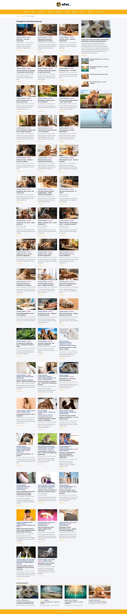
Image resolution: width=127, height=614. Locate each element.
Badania (61, 410)
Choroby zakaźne (63, 375)
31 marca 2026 (42, 346)
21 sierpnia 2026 (22, 605)
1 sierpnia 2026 (69, 605)
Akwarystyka (68, 600)
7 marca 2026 (21, 383)
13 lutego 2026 (21, 457)
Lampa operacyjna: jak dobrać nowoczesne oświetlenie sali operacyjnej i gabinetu (24, 603)
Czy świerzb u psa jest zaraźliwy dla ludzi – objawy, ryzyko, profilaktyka (47, 418)
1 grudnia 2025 (21, 496)
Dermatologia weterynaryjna (24, 525)
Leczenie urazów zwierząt (45, 376)
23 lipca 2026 (63, 72)
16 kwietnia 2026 (64, 317)
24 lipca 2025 (42, 532)
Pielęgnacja (41, 11)
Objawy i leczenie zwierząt (23, 449)
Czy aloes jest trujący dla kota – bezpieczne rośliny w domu (25, 344)
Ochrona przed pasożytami (47, 486)
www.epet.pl (68, 611)
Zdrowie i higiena (25, 412)
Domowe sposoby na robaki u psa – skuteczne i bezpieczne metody (47, 383)
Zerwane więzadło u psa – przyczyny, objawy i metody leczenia (68, 491)
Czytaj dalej (18, 50)
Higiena (33, 11)
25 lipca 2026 (21, 74)
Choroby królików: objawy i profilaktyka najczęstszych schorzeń (25, 567)
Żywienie (82, 11)
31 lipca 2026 (21, 42)
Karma (42, 600)
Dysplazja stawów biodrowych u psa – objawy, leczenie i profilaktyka (68, 528)
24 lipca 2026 (42, 74)
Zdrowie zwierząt (71, 345)
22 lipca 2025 (21, 571)
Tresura (50, 11)
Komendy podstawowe (94, 600)
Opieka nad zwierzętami (65, 342)
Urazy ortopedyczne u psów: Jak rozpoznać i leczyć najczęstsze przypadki (25, 493)
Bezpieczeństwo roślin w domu (46, 446)
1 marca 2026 (63, 382)
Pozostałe (90, 11)
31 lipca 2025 (63, 495)
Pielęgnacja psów (51, 378)
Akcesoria (25, 11)
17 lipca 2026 (42, 103)
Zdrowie (67, 11)
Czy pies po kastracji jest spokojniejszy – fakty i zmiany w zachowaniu (46, 192)
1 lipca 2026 (42, 196)
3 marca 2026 (42, 386)
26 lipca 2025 (21, 533)
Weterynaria (58, 11)
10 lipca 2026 (21, 163)
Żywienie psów (20, 378)
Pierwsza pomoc (20, 450)
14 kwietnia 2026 (22, 348)
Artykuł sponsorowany (22, 600)
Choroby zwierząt (21, 37)
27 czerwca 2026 (22, 257)
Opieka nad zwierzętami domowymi (25, 561)
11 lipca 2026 (63, 133)
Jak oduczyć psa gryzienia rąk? (99, 74)
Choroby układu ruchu (65, 446)
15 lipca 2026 (63, 103)
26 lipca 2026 (63, 42)
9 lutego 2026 (42, 456)
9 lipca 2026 (63, 163)
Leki (39, 486)
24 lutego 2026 (21, 417)
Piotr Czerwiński (30, 42)
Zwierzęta (74, 11)
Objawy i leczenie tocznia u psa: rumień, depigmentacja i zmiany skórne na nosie (25, 530)
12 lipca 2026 (42, 133)
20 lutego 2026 (43, 422)
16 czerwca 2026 (43, 257)
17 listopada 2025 (43, 493)
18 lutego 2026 (64, 420)
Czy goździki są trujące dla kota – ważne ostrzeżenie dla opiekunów (47, 452)
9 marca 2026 (63, 351)
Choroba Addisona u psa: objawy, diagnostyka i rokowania (46, 528)
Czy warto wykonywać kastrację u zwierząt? (95, 126)
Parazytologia (42, 378)
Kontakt (98, 11)
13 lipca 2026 (21, 133)
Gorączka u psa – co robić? (67, 70)
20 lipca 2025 (42, 566)
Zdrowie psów (62, 345)
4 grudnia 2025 (64, 459)
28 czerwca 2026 (43, 226)
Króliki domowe (31, 559)
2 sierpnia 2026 (45, 605)
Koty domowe (51, 447)
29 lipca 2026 (42, 42)
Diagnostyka (51, 522)
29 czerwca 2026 (64, 194)
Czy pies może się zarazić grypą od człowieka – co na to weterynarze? (68, 417)
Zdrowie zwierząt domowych (45, 415)
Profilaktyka (62, 344)
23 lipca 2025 (63, 532)
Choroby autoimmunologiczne (24, 522)
